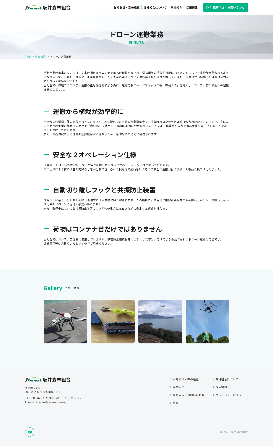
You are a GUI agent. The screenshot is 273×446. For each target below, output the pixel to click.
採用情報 (192, 7)
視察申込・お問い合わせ (229, 7)
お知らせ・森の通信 (127, 7)
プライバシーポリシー (229, 395)
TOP (28, 56)
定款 (175, 403)
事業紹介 (176, 7)
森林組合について (155, 7)
